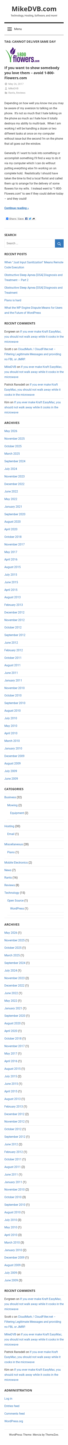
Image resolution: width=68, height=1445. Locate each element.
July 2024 (10, 469)
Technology (11, 892)
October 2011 (13, 658)
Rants (11, 92)
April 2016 (10, 559)
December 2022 (14, 484)
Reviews (20, 92)
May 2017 (10, 552)
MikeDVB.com (34, 8)
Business (10, 797)
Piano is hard (12, 300)
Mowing (12, 805)
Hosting (9, 826)
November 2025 (14, 438)
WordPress (17, 908)
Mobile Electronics (16, 862)
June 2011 (11, 673)
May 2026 (10, 431)
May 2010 (10, 726)
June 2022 (11, 491)
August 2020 (12, 521)
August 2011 (12, 665)
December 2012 (14, 612)
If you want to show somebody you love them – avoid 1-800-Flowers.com (31, 72)
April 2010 (10, 733)
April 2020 (10, 529)
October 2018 (13, 537)
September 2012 (14, 635)
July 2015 (10, 574)
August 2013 (12, 597)
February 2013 (13, 605)
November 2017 (14, 544)
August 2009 (12, 763)
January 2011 (13, 680)
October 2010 (13, 695)
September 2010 (14, 703)
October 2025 (13, 446)
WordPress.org (13, 1421)
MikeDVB (13, 88)
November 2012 (14, 620)
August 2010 (12, 710)
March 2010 (12, 741)
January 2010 (13, 748)
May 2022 (10, 499)
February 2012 (13, 650)
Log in (8, 1398)
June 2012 (11, 642)
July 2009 (10, 771)
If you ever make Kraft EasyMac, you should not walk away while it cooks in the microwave (34, 336)
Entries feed (11, 1406)
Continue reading (15, 208)
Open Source (15, 900)
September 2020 (14, 514)
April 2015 (10, 590)
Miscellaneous (13, 844)
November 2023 (14, 476)
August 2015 (12, 567)
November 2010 (14, 688)
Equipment (17, 813)
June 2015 (11, 582)
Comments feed (14, 1413)
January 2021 (13, 506)
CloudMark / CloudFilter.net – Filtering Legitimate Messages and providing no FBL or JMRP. (32, 354)
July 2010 (10, 718)
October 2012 (13, 627)
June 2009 (11, 778)
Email (11, 834)
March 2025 (12, 453)
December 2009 (14, 756)
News (7, 870)
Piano (11, 852)
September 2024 (14, 461)
